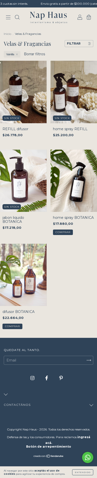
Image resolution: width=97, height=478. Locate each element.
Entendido (83, 472)
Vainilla (10, 54)
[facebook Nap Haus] (47, 378)
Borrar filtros (34, 54)
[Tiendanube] (48, 456)
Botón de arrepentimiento (48, 446)
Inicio (7, 34)
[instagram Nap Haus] (33, 378)
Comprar (62, 232)
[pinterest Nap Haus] (61, 378)
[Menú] (8, 18)
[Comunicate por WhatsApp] (87, 457)
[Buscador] (17, 18)
